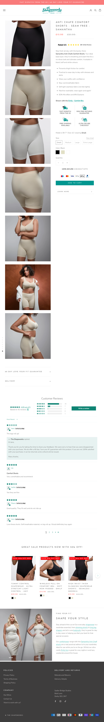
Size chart (90, 138)
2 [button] (49, 532)
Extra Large (87, 142)
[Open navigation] (4, 10)
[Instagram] (60, 701)
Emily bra (64, 650)
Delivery (10, 381)
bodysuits (77, 630)
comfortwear (64, 641)
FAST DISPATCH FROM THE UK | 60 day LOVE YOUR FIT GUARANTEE (52, 2)
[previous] (6, 575)
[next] (97, 575)
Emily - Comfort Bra (75, 101)
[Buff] (15, 598)
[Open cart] (100, 10)
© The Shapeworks (14, 715)
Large (77, 142)
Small (59, 142)
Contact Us (8, 699)
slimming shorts (81, 627)
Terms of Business (10, 679)
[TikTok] (65, 701)
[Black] (12, 598)
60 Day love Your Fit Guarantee (23, 372)
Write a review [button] (83, 408)
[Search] (95, 10)
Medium (68, 142)
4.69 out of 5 (25, 407)
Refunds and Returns (63, 675)
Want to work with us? (12, 702)
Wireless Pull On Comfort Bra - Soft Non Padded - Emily (51, 586)
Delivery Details (61, 679)
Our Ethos (7, 695)
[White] (46, 595)
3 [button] (52, 532)
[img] (12, 425)
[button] (41, 404)
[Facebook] (55, 701)
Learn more (63, 191)
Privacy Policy (9, 675)
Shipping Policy (10, 683)
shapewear (90, 624)
